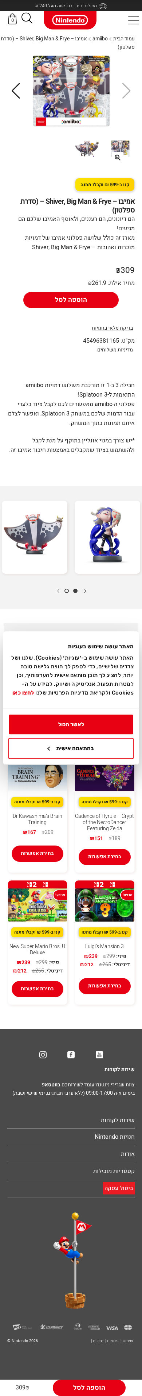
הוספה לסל (71, 300)
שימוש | (127, 1341)
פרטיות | (112, 1341)
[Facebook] (71, 1054)
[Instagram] (43, 1054)
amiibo (100, 39)
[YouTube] (99, 1054)
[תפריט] (133, 20)
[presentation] (85, 590)
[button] (26, 19)
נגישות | (97, 1341)
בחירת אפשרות (104, 856)
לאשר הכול (71, 724)
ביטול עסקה (118, 1188)
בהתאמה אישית (75, 748)
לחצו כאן (23, 692)
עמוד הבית (124, 39)
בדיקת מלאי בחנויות (112, 328)
